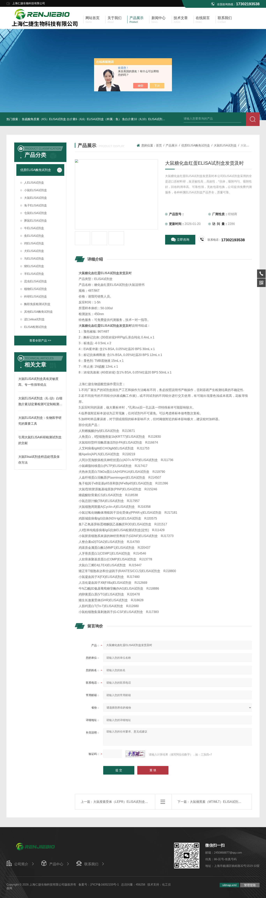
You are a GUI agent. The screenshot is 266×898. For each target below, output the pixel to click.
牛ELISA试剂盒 (34, 228)
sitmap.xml (229, 885)
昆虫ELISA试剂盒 (35, 281)
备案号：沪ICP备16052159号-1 (98, 884)
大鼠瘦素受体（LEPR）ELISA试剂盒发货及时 (125, 801)
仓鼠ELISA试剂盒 (35, 213)
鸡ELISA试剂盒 (34, 243)
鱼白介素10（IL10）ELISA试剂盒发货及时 (149, 119)
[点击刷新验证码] (135, 754)
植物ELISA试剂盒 (35, 289)
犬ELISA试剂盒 (34, 251)
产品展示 (171, 145)
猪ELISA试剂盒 (34, 266)
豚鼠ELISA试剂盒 (35, 220)
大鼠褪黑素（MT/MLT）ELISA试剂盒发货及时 (222, 801)
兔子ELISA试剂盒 (35, 205)
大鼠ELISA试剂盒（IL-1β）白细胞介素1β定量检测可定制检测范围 (40, 404)
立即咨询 (183, 239)
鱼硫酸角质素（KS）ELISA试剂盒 (44, 119)
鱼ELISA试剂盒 (34, 235)
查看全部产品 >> (40, 340)
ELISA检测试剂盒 (35, 326)
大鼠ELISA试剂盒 (35, 197)
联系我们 (91, 864)
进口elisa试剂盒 (34, 319)
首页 (159, 145)
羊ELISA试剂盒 (34, 273)
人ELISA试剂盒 (34, 182)
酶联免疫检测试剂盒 (37, 304)
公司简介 (21, 864)
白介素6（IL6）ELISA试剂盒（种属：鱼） (94, 119)
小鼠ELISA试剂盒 (35, 190)
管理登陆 (250, 885)
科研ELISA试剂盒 (35, 296)
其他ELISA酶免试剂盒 (38, 311)
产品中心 (56, 864)
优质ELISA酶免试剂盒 (35, 170)
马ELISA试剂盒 (34, 258)
